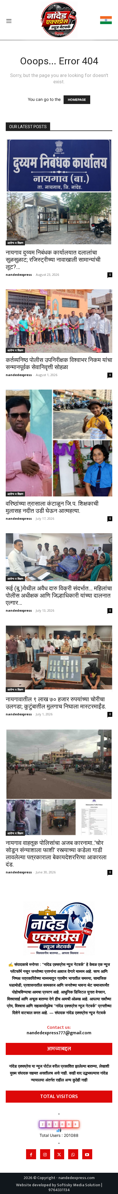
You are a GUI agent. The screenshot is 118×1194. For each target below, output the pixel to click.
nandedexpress (19, 274)
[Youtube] (87, 1154)
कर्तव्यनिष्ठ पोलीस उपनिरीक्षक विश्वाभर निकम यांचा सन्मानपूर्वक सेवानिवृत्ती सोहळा (59, 364)
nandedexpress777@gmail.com (59, 1033)
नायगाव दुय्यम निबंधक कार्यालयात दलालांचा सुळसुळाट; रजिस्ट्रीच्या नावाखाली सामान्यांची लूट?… (53, 259)
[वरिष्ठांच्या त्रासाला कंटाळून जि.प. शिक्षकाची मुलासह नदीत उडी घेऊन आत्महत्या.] (59, 443)
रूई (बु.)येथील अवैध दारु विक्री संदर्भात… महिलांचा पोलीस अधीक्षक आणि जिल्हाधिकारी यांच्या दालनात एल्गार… (59, 595)
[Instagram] (45, 1154)
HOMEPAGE (77, 100)
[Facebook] (31, 1154)
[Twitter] (59, 1154)
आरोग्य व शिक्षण (15, 243)
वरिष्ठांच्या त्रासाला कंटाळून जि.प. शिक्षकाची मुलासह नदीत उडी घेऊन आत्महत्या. (52, 507)
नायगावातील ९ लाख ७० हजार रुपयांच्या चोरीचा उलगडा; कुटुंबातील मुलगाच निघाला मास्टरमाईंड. (56, 703)
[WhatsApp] (73, 1154)
